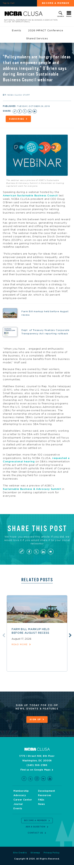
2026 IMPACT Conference (45, 30)
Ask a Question (35, 827)
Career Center (22, 800)
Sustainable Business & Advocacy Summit (32, 489)
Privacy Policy (51, 853)
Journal (18, 804)
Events (16, 30)
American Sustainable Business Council (30, 195)
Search (60, 16)
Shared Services (37, 38)
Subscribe (16, 119)
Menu (69, 16)
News (41, 804)
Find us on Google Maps (35, 770)
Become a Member (55, 3)
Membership (21, 791)
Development (46, 791)
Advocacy (19, 795)
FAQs (41, 800)
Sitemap (35, 853)
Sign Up (35, 719)
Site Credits (20, 853)
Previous (4, 635)
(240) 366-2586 (37, 765)
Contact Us (35, 833)
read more (20, 644)
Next (70, 635)
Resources (44, 795)
